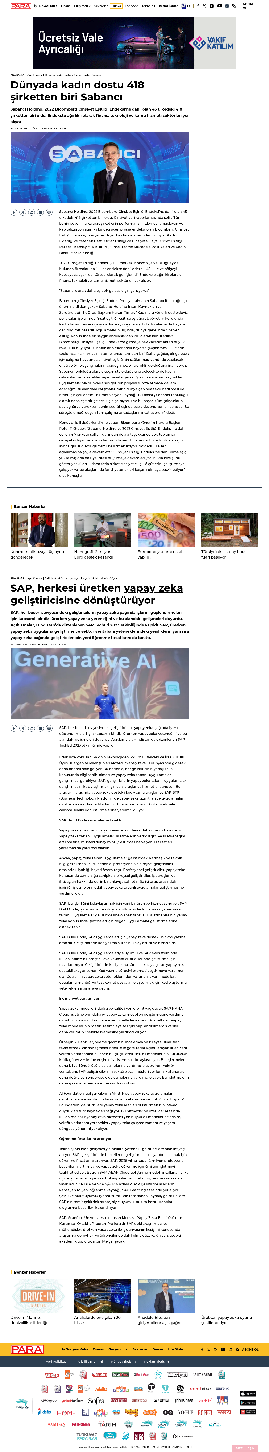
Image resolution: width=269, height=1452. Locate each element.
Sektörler (101, 6)
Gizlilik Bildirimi (90, 1362)
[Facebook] (198, 6)
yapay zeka (153, 588)
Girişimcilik (82, 6)
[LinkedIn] (227, 6)
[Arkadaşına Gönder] (40, 212)
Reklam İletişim (156, 1362)
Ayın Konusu (34, 75)
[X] (204, 6)
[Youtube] (219, 6)
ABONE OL (248, 6)
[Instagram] (212, 6)
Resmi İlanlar (168, 6)
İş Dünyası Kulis (45, 6)
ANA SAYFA (17, 75)
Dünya (116, 6)
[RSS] (234, 6)
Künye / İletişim (123, 1362)
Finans (65, 6)
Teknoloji (148, 6)
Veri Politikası (56, 1362)
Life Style (131, 6)
